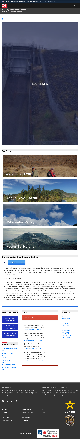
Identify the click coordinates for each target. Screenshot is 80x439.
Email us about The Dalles (33, 340)
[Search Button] (73, 5)
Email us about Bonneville (33, 330)
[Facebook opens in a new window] (3, 401)
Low (5, 262)
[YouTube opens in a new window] (16, 401)
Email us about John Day (32, 348)
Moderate (13, 262)
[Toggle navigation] (76, 5)
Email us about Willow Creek (33, 361)
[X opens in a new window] (11, 401)
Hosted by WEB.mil (26, 433)
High (22, 262)
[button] (47, 2)
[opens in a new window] (7, 401)
